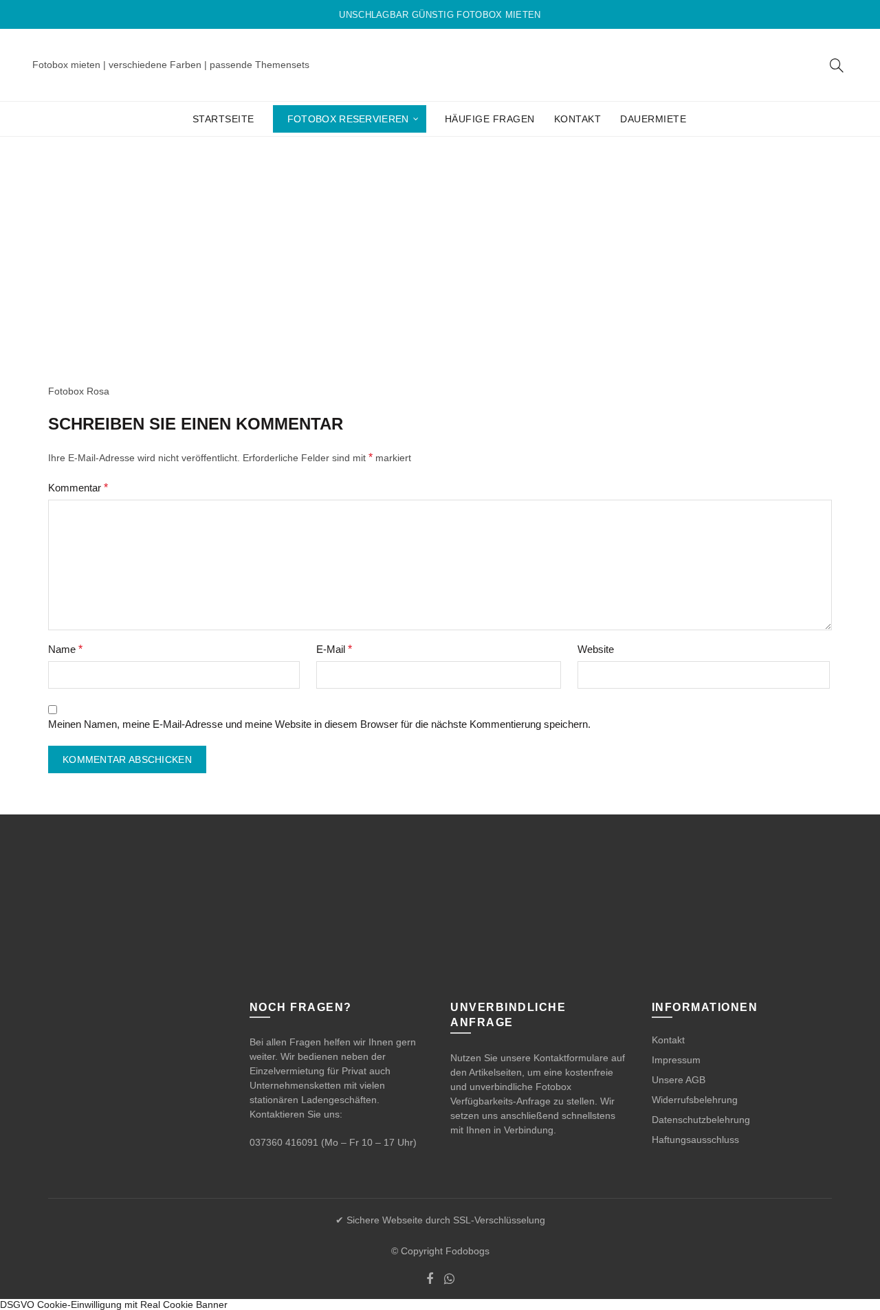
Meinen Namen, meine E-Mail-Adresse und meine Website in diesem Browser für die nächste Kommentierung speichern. (319, 724)
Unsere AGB (678, 1079)
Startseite (223, 118)
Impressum (676, 1059)
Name (65, 649)
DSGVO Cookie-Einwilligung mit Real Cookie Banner (114, 1304)
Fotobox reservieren (348, 118)
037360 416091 (284, 1142)
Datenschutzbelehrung (701, 1119)
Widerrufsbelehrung (695, 1099)
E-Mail (334, 649)
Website (596, 649)
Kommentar (78, 487)
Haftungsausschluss (695, 1139)
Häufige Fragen (490, 118)
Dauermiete (653, 118)
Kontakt (578, 118)
